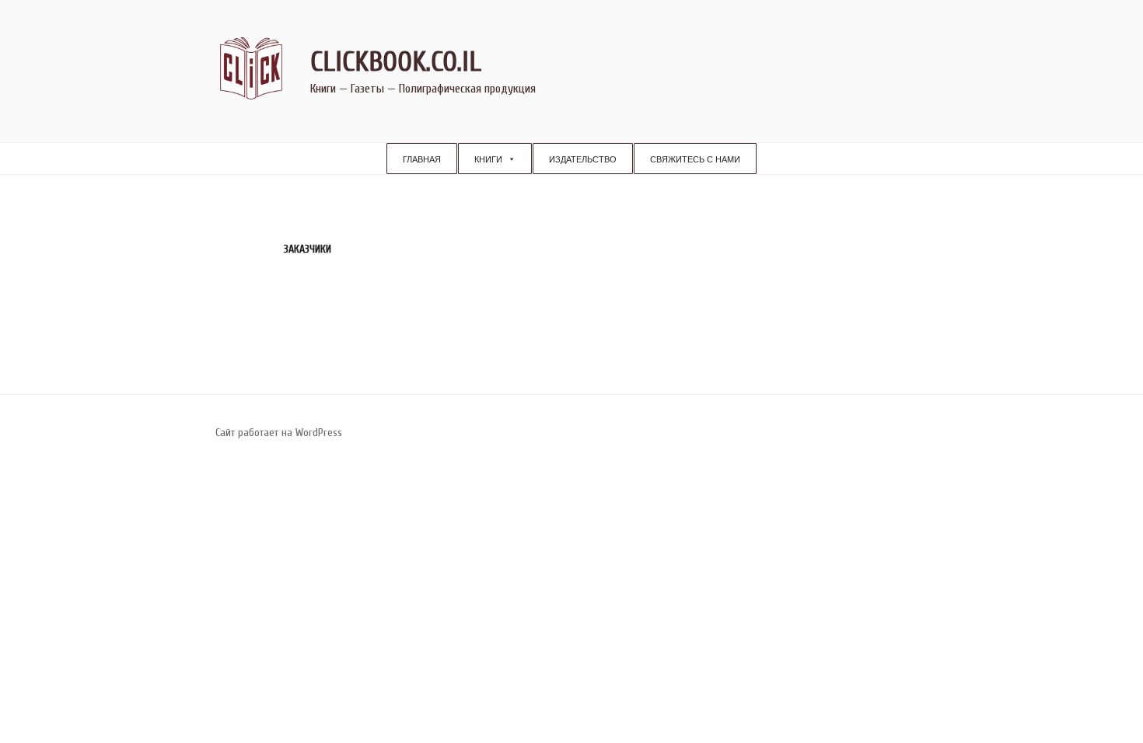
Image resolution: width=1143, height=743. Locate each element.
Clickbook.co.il (395, 62)
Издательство (583, 159)
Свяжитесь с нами (695, 159)
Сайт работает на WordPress (278, 432)
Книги (488, 159)
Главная (422, 159)
